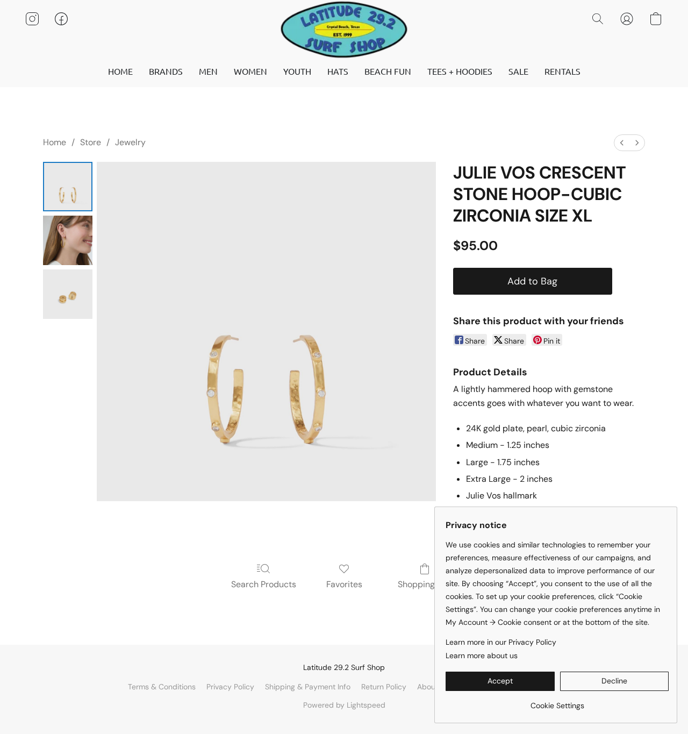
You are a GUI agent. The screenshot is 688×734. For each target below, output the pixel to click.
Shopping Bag (425, 584)
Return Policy (383, 687)
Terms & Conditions (162, 687)
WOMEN (250, 71)
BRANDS (166, 71)
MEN (208, 71)
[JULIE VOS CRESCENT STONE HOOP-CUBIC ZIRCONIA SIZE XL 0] (67, 186)
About (427, 687)
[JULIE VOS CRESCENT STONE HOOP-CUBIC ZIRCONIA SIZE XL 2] (67, 294)
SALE (518, 71)
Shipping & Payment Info (307, 687)
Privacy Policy (230, 687)
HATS (337, 71)
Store (90, 142)
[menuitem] (621, 143)
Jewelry (130, 142)
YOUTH (297, 71)
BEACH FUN (387, 71)
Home (54, 142)
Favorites (344, 584)
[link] (557, 701)
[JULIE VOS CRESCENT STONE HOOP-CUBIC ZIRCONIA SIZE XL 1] (67, 240)
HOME (120, 71)
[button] (344, 29)
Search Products (263, 584)
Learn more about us (482, 655)
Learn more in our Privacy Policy (501, 642)
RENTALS (562, 71)
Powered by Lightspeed (344, 705)
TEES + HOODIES (459, 71)
